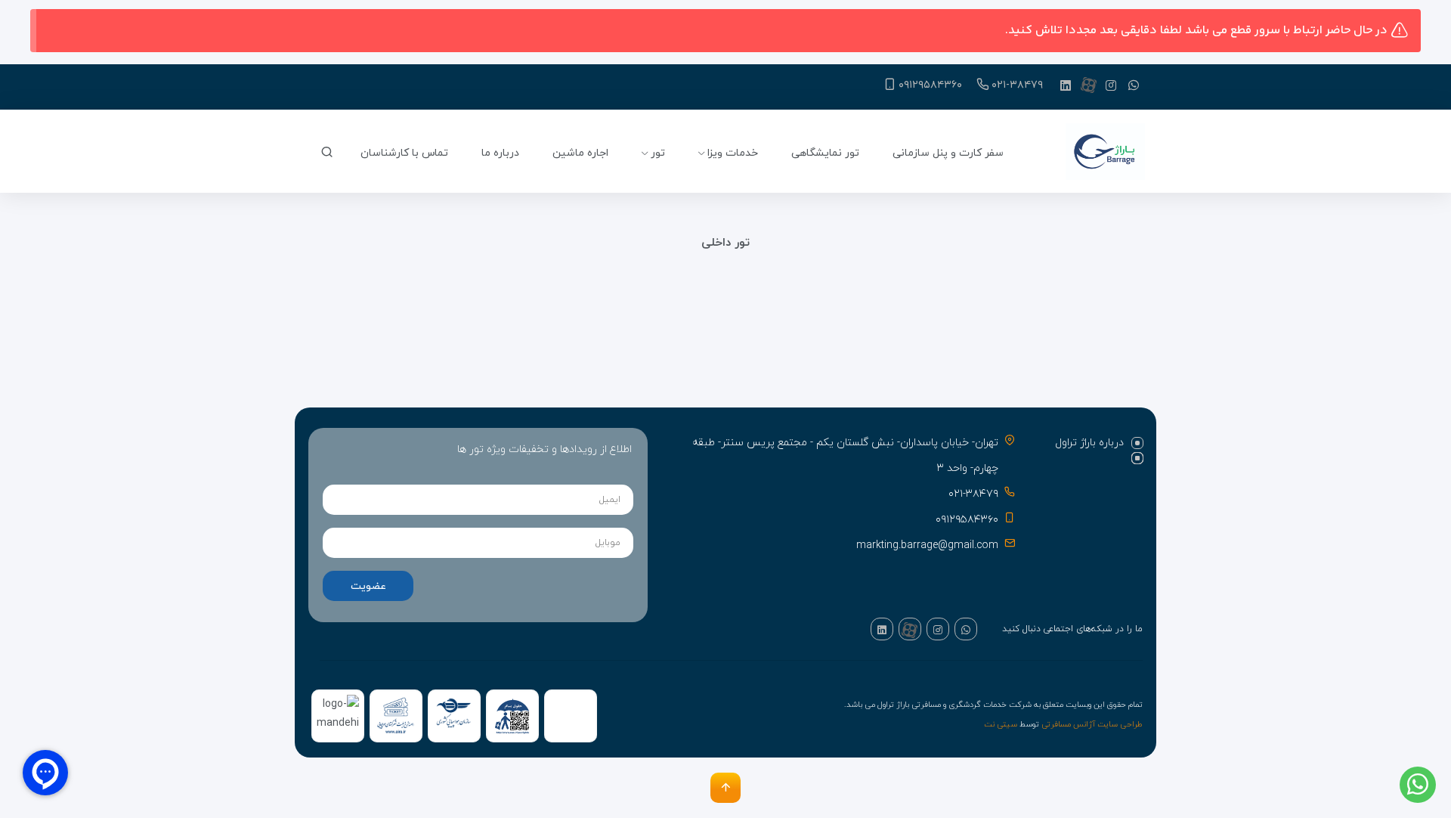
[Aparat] (1088, 84)
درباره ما (500, 153)
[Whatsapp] (1133, 84)
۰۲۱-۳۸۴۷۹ (1017, 85)
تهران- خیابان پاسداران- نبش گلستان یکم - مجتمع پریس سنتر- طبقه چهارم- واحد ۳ (845, 455)
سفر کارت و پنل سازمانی (948, 153)
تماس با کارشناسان (404, 153)
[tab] (1089, 443)
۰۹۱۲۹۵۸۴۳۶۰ (930, 85)
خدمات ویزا (732, 153)
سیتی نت (1000, 724)
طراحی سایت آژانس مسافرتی (1092, 724)
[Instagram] (1111, 84)
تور (658, 153)
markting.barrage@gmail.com (927, 545)
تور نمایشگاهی (825, 153)
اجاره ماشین (580, 153)
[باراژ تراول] (1105, 153)
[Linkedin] (1065, 84)
